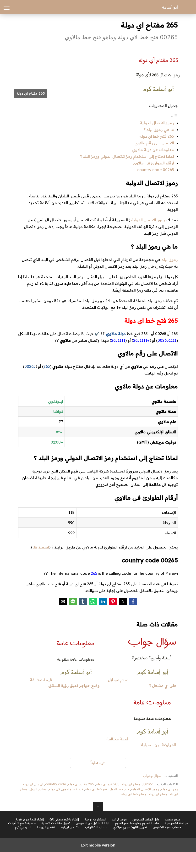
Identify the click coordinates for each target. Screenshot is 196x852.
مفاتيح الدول (38, 789)
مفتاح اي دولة (158, 794)
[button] (133, 601)
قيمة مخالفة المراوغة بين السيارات (141, 742)
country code (55, 784)
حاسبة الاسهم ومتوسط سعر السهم (137, 823)
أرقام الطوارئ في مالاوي (153, 163)
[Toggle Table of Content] (174, 116)
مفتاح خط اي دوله (134, 794)
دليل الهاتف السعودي (145, 819)
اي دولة (27, 784)
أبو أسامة (170, 7)
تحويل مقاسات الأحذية (56, 823)
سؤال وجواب (152, 776)
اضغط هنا (41, 547)
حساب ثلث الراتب (96, 827)
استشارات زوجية (95, 819)
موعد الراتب (119, 819)
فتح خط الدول (119, 789)
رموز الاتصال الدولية (157, 122)
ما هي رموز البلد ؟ (159, 129)
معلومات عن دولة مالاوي (153, 149)
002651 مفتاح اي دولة (137, 784)
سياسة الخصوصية (176, 823)
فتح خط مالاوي (72, 789)
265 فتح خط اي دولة (156, 136)
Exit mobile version (98, 845)
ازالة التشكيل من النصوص (92, 823)
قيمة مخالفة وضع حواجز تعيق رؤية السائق (64, 682)
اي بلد (39, 784)
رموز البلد (170, 259)
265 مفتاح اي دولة (81, 784)
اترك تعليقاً (98, 763)
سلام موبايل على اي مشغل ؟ (142, 682)
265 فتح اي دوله (108, 784)
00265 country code (155, 169)
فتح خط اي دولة (96, 789)
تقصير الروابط (46, 827)
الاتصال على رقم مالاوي (154, 143)
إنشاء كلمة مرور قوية (30, 819)
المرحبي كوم (23, 827)
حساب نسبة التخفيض (167, 827)
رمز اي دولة (169, 789)
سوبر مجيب (172, 819)
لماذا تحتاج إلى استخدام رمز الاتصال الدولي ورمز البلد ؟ (127, 156)
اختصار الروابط (69, 827)
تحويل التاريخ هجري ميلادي (130, 827)
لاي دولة (54, 789)
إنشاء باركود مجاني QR (64, 819)
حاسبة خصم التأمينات (22, 823)
